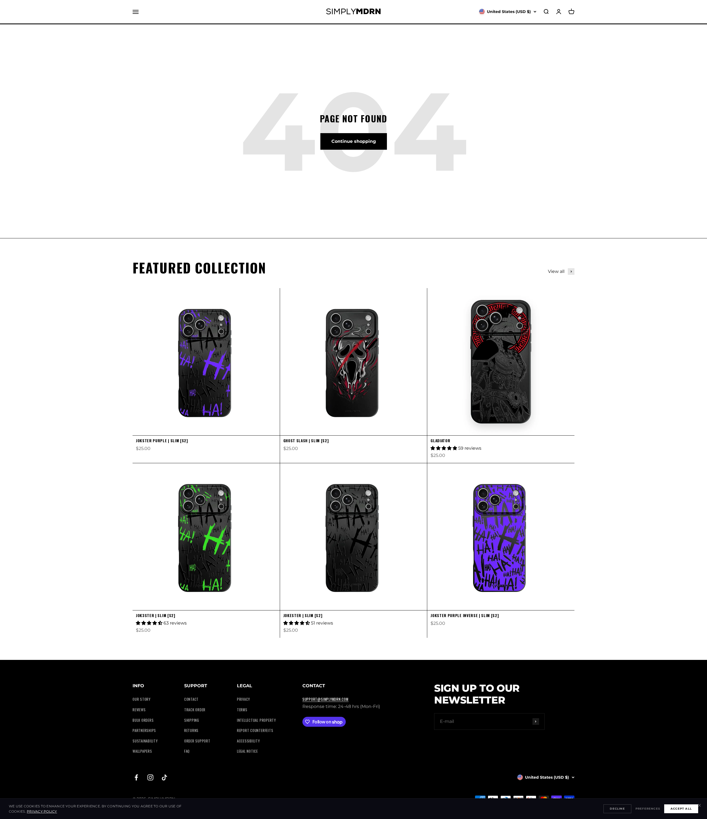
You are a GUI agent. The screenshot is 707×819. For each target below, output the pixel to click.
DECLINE (617, 808)
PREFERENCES (647, 808)
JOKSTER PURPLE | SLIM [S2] (162, 440)
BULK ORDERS (143, 720)
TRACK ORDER (194, 709)
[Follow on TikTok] (164, 777)
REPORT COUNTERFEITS (255, 730)
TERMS (242, 709)
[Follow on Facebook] (136, 777)
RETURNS (191, 730)
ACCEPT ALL (681, 808)
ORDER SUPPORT (197, 741)
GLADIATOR (440, 440)
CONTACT (191, 699)
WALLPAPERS (142, 751)
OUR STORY (142, 699)
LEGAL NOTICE (247, 751)
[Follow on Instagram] (150, 777)
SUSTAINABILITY (145, 741)
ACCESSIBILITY (248, 741)
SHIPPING (191, 720)
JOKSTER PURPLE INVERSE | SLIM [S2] (465, 615)
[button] (444, 448)
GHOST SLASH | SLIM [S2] (306, 440)
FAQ (187, 751)
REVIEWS (139, 709)
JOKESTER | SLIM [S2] (303, 615)
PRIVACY (243, 699)
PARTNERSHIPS (144, 730)
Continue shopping (353, 141)
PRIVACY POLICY (42, 811)
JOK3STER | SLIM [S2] (155, 615)
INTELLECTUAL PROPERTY (256, 720)
